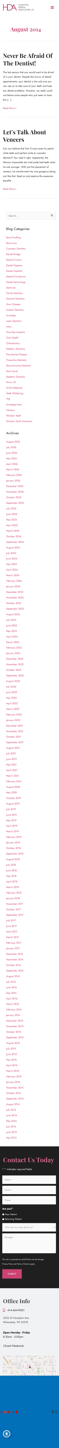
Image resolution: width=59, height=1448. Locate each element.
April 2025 (12, 525)
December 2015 (14, 1020)
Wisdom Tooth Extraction (19, 421)
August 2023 (13, 614)
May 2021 (11, 764)
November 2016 (14, 959)
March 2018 (12, 887)
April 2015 (11, 1065)
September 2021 (14, 742)
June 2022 (11, 692)
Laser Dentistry (13, 321)
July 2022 (11, 686)
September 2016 (14, 970)
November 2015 (14, 1026)
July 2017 (11, 920)
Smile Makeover (14, 388)
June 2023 (11, 625)
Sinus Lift (11, 382)
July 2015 (11, 1048)
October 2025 (13, 497)
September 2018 (14, 853)
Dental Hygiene (14, 265)
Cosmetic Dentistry (16, 248)
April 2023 (12, 636)
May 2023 (11, 631)
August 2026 (13, 441)
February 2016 (13, 1009)
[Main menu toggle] (52, 7)
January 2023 (13, 653)
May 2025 (11, 519)
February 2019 (13, 837)
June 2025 (11, 514)
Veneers (10, 410)
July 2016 (11, 982)
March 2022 (12, 709)
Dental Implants (14, 271)
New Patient (11, 1214)
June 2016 (11, 987)
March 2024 (12, 575)
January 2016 (13, 1015)
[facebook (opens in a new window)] (2, 1412)
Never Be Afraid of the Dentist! (27, 59)
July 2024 (11, 553)
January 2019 (13, 842)
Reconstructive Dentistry (18, 365)
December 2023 (14, 592)
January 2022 (13, 720)
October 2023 (13, 603)
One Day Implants (15, 332)
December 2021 (14, 725)
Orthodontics (13, 343)
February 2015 (13, 1076)
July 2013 (11, 1126)
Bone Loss (11, 243)
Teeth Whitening (14, 393)
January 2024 (13, 586)
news (8, 326)
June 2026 (11, 453)
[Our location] (56, 1411)
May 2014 (11, 1121)
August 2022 (13, 681)
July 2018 (11, 865)
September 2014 (15, 1098)
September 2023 (15, 608)
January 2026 (13, 480)
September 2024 (15, 542)
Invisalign (11, 315)
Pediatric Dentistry (15, 349)
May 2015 (11, 1060)
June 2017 (11, 926)
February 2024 (14, 581)
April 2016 (11, 998)
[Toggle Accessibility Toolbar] (6, 1433)
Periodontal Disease (16, 354)
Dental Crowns (14, 260)
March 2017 (12, 937)
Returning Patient (13, 1219)
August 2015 (13, 1043)
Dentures (11, 287)
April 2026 (12, 464)
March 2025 (12, 531)
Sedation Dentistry (15, 377)
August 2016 (13, 976)
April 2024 (12, 569)
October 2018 (13, 848)
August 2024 (13, 547)
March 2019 (12, 831)
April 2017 (11, 931)
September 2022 (15, 675)
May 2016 (11, 993)
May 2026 (11, 458)
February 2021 (13, 781)
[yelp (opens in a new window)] (16, 1412)
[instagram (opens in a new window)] (13, 1412)
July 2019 (11, 809)
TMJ (8, 399)
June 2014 (11, 1115)
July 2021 (11, 753)
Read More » (9, 108)
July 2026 (11, 447)
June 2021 (11, 759)
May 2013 (11, 1137)
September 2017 (14, 915)
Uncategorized (13, 404)
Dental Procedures (16, 276)
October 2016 (13, 965)
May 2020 (11, 792)
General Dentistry (15, 298)
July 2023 (11, 620)
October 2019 (13, 798)
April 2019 (11, 826)
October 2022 (13, 670)
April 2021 (11, 770)
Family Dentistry (14, 293)
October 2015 (13, 1032)
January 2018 (13, 898)
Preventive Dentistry (16, 360)
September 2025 (15, 503)
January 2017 (13, 948)
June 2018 (11, 870)
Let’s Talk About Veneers (24, 135)
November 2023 (15, 597)
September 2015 (14, 1037)
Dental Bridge (13, 254)
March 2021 (12, 776)
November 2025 (15, 492)
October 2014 (13, 1093)
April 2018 (11, 881)
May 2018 (11, 876)
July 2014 (11, 1110)
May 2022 (11, 698)
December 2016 (14, 954)
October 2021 (13, 736)
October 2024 (13, 536)
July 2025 (11, 508)
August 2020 (13, 787)
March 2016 (12, 1004)
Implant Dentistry (15, 310)
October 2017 (13, 909)
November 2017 (14, 904)
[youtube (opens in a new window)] (9, 1412)
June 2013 (11, 1132)
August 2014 (13, 1104)
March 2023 (12, 642)
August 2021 (13, 748)
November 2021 (14, 731)
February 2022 (14, 714)
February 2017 (13, 943)
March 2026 (12, 469)
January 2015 (13, 1082)
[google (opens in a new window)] (5, 1412)
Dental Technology (15, 282)
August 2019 (13, 803)
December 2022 (14, 659)
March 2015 (12, 1071)
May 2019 (11, 820)
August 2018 (13, 859)
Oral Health (12, 337)
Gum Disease (13, 304)
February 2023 (14, 647)
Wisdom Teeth (13, 415)
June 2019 (11, 815)
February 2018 (13, 892)
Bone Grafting (13, 237)
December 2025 (14, 486)
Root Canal (12, 371)
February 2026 (14, 475)
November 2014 (14, 1087)
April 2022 (12, 703)
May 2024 (11, 564)
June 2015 (11, 1054)
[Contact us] (53, 1411)
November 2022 (15, 664)
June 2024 (11, 558)
